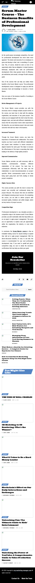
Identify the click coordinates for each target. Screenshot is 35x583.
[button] (3, 2)
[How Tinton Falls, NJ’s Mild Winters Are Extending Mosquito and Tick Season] (6, 326)
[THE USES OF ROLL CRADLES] (17, 385)
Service (4, 353)
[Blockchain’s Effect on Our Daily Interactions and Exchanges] (17, 475)
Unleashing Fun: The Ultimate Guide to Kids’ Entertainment (14, 522)
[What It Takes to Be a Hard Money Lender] (17, 445)
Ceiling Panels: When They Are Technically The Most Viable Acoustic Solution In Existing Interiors (21, 302)
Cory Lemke (6, 432)
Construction (16, 308)
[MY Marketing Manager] (17, 2)
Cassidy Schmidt (8, 563)
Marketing (5, 362)
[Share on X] (23, 279)
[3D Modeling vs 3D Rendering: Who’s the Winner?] (17, 413)
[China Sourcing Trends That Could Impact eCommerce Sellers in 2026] (6, 315)
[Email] (27, 279)
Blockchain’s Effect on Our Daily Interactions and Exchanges (16, 489)
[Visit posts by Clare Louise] (4, 30)
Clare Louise (11, 29)
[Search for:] (15, 290)
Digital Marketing (17, 320)
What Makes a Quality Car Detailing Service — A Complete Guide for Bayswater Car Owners (17, 349)
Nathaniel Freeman (8, 495)
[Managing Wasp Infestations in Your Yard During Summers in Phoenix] (6, 338)
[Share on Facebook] (19, 279)
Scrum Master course (20, 231)
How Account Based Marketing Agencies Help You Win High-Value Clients (17, 358)
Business (5, 6)
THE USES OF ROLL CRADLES (17, 397)
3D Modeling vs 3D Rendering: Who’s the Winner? (14, 427)
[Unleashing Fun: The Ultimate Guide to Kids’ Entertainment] (17, 508)
